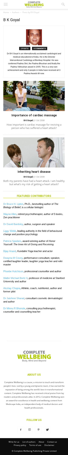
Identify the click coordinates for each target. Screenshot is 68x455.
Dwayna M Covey (13, 257)
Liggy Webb (9, 230)
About (41, 441)
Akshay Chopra (11, 288)
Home (6, 12)
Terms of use (35, 445)
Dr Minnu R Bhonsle (14, 308)
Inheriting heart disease (34, 172)
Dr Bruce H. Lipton (13, 204)
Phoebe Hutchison (13, 271)
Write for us (14, 441)
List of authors (28, 441)
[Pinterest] (38, 430)
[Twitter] (47, 430)
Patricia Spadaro (12, 241)
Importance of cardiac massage (34, 115)
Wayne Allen (10, 214)
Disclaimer (49, 445)
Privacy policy (20, 445)
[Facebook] (20, 430)
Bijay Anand (9, 251)
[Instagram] (29, 430)
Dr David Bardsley (13, 224)
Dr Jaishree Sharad (13, 298)
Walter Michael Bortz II (15, 278)
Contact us (52, 441)
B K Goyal (28, 120)
